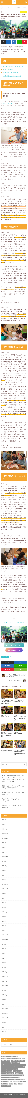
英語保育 (11, 1083)
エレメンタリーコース (6, 1062)
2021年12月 (5, 935)
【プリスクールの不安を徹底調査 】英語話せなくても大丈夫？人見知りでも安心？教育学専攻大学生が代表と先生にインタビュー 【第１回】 (13, 778)
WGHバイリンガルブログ (15, 1094)
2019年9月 (5, 1022)
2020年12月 (5, 976)
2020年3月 (5, 999)
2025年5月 (5, 852)
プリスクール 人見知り (7, 1071)
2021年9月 (5, 944)
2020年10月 (5, 985)
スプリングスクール (6, 1064)
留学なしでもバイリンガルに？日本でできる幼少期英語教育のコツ (13, 787)
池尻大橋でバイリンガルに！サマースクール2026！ (13, 806)
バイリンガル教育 (12, 1067)
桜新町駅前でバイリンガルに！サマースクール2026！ (13, 793)
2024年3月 (5, 870)
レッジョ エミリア (19, 1075)
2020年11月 (5, 981)
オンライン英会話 (16, 1062)
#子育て (12, 1056)
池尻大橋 (23, 1081)
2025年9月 (5, 843)
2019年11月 (5, 1013)
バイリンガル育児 (21, 1067)
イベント (13, 1060)
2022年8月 (5, 902)
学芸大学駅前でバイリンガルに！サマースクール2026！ (13, 800)
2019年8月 (5, 1027)
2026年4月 (5, 829)
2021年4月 (5, 962)
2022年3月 (5, 921)
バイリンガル (4, 1067)
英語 (7, 1083)
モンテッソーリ (5, 1075)
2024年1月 (5, 879)
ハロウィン (14, 1064)
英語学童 (20, 1083)
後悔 (8, 1081)
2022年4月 (5, 916)
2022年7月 (5, 907)
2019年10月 (5, 1018)
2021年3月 (5, 967)
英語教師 (3, 1085)
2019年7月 (5, 1031)
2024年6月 (5, 866)
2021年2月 (5, 972)
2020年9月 (5, 990)
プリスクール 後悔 (17, 1071)
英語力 (15, 1083)
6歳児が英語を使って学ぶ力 (10, 72)
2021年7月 (5, 953)
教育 (11, 1081)
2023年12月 (5, 884)
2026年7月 (5, 820)
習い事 (3, 1083)
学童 (19, 1077)
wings (12, 656)
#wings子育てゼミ (5, 1056)
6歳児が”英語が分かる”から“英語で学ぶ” (14, 66)
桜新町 (14, 1081)
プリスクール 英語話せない (8, 1073)
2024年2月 (5, 875)
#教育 (16, 1056)
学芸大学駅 (14, 1079)
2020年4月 (5, 995)
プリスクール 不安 (13, 1069)
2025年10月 (5, 838)
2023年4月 (5, 898)
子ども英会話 (9, 1077)
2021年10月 (5, 939)
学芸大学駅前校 (21, 1079)
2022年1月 (5, 930)
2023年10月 (5, 889)
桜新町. (18, 1081)
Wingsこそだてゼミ (6, 1060)
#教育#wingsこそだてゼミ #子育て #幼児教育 (11, 1058)
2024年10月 (5, 856)
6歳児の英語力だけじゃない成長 (12, 76)
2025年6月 (5, 847)
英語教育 (9, 1085)
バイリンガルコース (8, 103)
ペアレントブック (19, 1073)
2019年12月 (5, 1008)
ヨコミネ (11, 1075)
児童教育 (3, 1077)
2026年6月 (5, 824)
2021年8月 (5, 949)
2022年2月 (5, 925)
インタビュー (5, 656)
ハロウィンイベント (22, 1064)
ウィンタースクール (20, 1060)
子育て (15, 1077)
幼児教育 (3, 1081)
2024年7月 (5, 861)
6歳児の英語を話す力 (8, 69)
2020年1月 (5, 1004)
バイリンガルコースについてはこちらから (13, 622)
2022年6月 (5, 912)
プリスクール (4, 1069)
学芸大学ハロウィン (6, 1079)
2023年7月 (5, 893)
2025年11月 (5, 833)
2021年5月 (5, 958)
